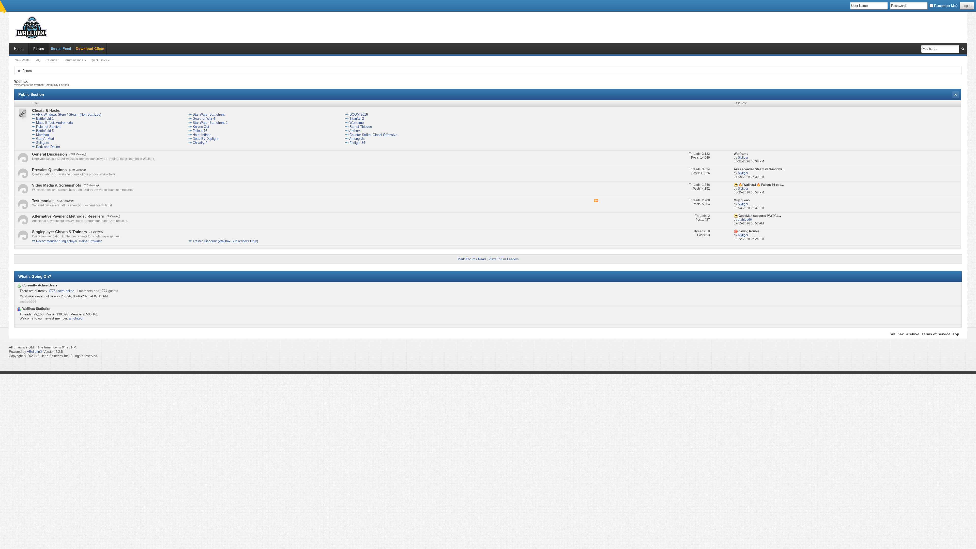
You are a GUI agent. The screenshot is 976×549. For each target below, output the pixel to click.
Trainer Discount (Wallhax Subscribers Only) (225, 241)
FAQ (37, 60)
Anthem (355, 131)
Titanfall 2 (356, 118)
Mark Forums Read (472, 259)
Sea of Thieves (360, 127)
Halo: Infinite (202, 135)
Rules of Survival (48, 127)
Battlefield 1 (45, 118)
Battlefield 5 (45, 131)
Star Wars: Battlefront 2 (210, 123)
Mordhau (42, 135)
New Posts (22, 60)
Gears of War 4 (204, 118)
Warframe (356, 123)
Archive (912, 334)
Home (19, 49)
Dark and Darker (48, 147)
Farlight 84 (357, 143)
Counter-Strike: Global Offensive (373, 135)
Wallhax (897, 334)
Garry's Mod (45, 139)
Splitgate (42, 143)
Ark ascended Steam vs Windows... (759, 169)
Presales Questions (49, 169)
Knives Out (201, 127)
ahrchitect (76, 318)
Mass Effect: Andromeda (54, 123)
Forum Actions (73, 60)
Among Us (357, 139)
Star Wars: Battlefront (209, 114)
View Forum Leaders (504, 259)
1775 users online (61, 291)
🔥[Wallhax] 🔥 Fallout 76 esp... (761, 185)
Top (956, 334)
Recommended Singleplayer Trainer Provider (69, 241)
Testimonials (43, 201)
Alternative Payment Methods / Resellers (68, 216)
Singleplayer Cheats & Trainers (59, 232)
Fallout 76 (200, 131)
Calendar (51, 60)
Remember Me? (945, 6)
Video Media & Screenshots (56, 185)
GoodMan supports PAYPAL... (760, 216)
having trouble (749, 231)
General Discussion (49, 154)
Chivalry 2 (200, 143)
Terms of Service (936, 334)
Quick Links (99, 60)
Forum (38, 49)
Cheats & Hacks (46, 110)
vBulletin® (34, 352)
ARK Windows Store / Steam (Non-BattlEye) (68, 114)
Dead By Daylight (205, 139)
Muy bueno (742, 200)
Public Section (31, 94)
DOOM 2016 (358, 114)
